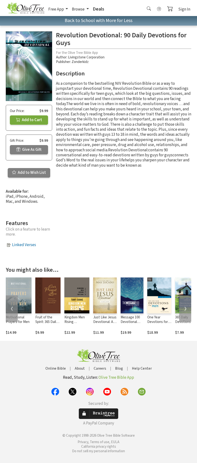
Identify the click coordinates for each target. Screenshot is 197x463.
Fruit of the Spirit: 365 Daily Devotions (46, 322)
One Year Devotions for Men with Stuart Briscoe (158, 324)
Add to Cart (31, 120)
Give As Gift (31, 149)
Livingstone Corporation (86, 57)
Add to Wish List (31, 172)
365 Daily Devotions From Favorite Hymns (185, 324)
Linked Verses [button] (24, 245)
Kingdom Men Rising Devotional (74, 322)
